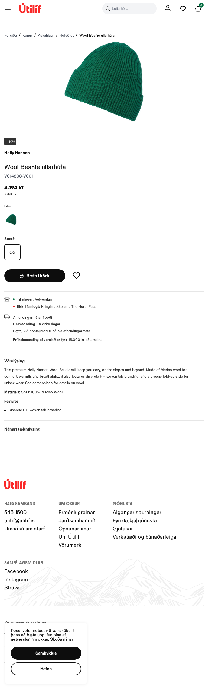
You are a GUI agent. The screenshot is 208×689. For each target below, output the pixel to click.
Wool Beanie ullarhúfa (97, 35)
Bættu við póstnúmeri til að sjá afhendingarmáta (51, 330)
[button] (7, 8)
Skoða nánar (61, 638)
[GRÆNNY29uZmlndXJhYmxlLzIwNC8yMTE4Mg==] (12, 219)
